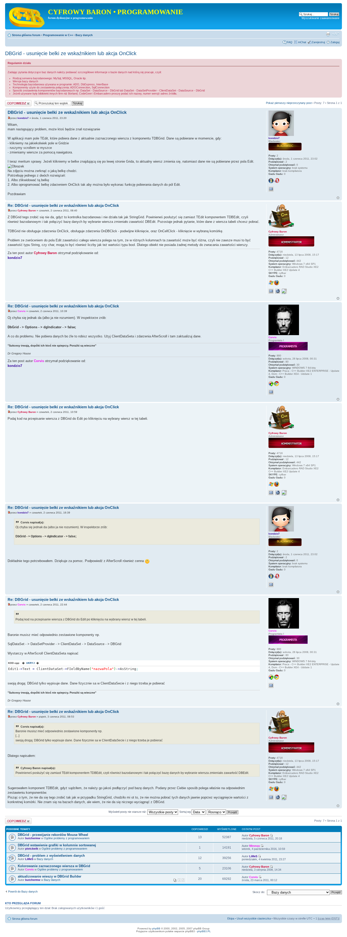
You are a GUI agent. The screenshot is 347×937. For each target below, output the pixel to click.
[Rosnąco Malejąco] (223, 811)
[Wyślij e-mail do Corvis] (271, 392)
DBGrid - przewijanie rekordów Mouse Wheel (53, 835)
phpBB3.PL (204, 931)
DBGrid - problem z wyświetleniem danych (51, 855)
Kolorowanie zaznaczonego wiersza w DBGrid (54, 866)
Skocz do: (259, 892)
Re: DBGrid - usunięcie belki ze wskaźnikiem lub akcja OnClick (63, 205)
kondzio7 (23, 118)
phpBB (156, 928)
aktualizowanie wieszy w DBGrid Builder (49, 876)
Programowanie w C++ (58, 35)
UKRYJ (30, 663)
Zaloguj (334, 42)
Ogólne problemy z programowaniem (66, 838)
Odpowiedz (12, 101)
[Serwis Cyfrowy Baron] (27, 16)
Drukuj (328, 34)
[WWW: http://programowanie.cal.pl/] (277, 291)
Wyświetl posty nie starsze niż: (127, 811)
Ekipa (230, 918)
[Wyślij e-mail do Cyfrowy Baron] (271, 291)
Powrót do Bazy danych (23, 891)
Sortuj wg (185, 811)
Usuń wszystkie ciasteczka (254, 918)
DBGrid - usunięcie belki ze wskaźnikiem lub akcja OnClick (70, 53)
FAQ (289, 42)
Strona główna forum (26, 35)
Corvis (22, 311)
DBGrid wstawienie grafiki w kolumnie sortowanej (57, 845)
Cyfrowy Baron (27, 210)
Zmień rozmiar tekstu (335, 34)
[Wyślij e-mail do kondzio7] (271, 189)
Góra (338, 197)
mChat (302, 42)
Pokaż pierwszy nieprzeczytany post (289, 102)
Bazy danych (84, 35)
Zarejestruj (318, 42)
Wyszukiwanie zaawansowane (320, 18)
